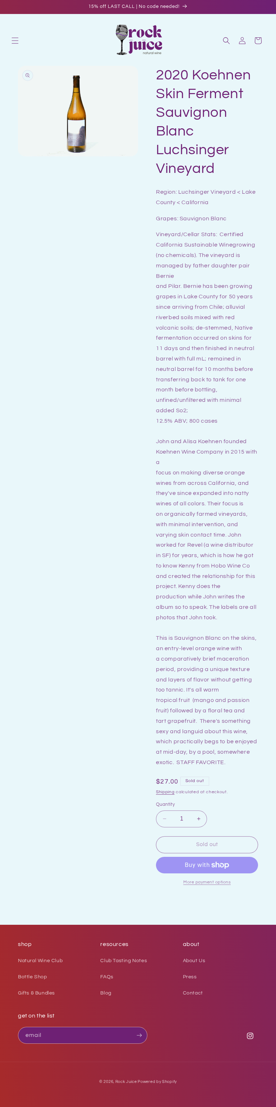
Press (190, 976)
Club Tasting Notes (123, 960)
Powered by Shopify (157, 1082)
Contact (193, 993)
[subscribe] (139, 1035)
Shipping (165, 792)
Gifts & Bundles (36, 993)
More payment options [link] (207, 882)
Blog (105, 993)
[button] (15, 41)
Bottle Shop (32, 976)
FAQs (106, 976)
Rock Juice (126, 1082)
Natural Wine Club (40, 960)
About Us (194, 960)
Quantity (165, 804)
